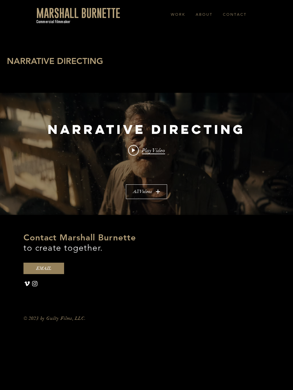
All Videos (142, 191)
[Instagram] (34, 283)
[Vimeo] (27, 283)
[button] (177, 14)
